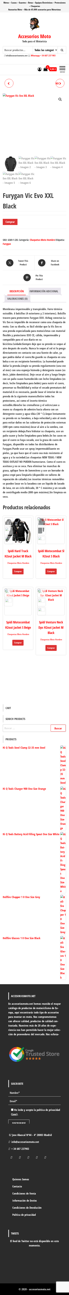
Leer (14, 1114)
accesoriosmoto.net (39, 1289)
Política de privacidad (24, 1214)
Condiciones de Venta (24, 1193)
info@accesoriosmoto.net (25, 1142)
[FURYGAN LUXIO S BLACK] (9, 83)
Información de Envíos (24, 1200)
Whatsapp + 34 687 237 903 (43, 55)
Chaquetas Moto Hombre (42, 240)
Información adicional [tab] (43, 291)
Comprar (10, 222)
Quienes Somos (20, 1179)
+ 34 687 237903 (20, 1149)
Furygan (7, 244)
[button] (60, 99)
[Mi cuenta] (40, 69)
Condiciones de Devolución (27, 1207)
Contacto (17, 1186)
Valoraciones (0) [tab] (17, 298)
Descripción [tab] (17, 291)
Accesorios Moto (34, 36)
